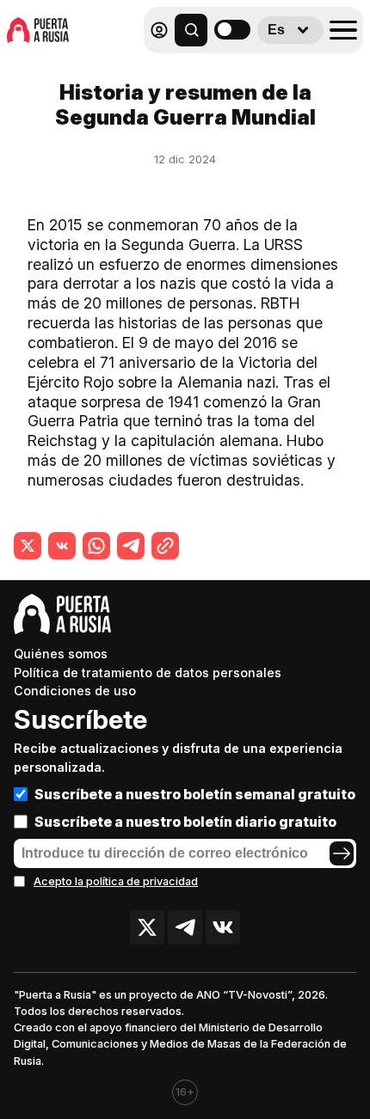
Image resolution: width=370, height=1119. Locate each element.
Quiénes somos (61, 653)
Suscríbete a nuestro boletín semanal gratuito (194, 794)
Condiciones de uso (75, 690)
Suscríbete (80, 719)
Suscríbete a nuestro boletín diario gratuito (185, 821)
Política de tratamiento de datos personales (147, 672)
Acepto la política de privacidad (116, 881)
